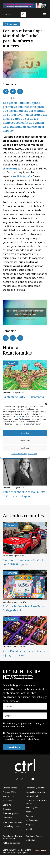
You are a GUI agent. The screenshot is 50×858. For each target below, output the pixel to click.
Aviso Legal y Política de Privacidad (12, 837)
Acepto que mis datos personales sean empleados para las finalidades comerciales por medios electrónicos (25, 736)
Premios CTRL (9, 792)
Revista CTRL (9, 796)
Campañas (7, 817)
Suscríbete (7, 800)
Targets (29, 824)
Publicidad (30, 840)
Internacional (32, 796)
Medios (29, 811)
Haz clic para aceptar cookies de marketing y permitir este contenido (25, 312)
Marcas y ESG (32, 807)
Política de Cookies (19, 454)
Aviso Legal (32, 454)
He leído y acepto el (23, 725)
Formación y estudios (35, 787)
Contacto (7, 804)
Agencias (7, 809)
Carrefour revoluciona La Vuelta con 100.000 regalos (24, 562)
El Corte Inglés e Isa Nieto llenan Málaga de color (24, 608)
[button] (45, 403)
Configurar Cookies (34, 836)
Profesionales (32, 820)
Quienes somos (10, 787)
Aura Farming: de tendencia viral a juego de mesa (24, 653)
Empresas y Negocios (12, 822)
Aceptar (25, 433)
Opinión (29, 816)
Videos (29, 829)
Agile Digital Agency (19, 852)
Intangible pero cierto (35, 792)
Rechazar (25, 440)
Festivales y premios (12, 826)
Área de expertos (10, 813)
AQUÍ (19, 416)
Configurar (25, 448)
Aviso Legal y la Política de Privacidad (23, 725)
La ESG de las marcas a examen (36, 801)
